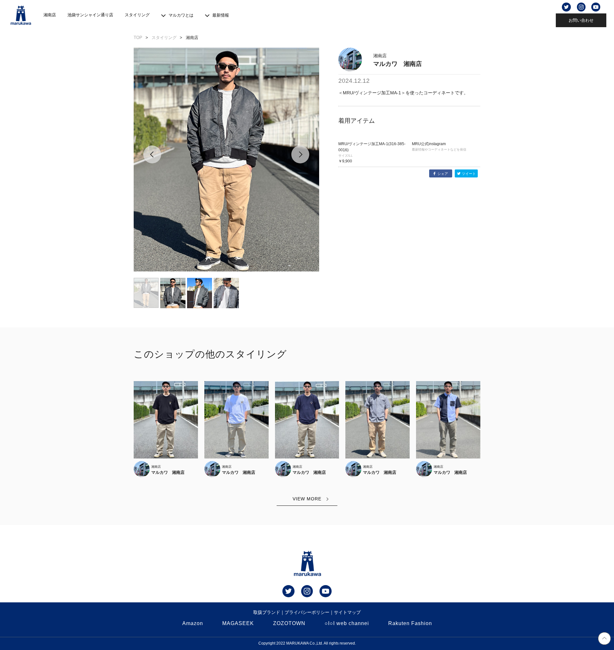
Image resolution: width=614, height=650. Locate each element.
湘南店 (49, 14)
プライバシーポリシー (307, 612)
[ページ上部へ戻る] (604, 639)
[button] (152, 160)
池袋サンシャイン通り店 (90, 14)
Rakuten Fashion (410, 623)
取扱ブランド (266, 612)
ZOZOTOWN (289, 623)
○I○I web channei (347, 623)
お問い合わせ (581, 20)
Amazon (192, 623)
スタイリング (137, 14)
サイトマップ (347, 612)
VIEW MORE (307, 498)
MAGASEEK (238, 623)
